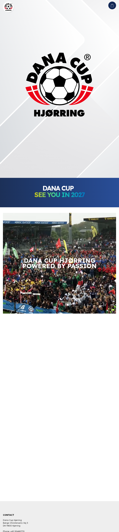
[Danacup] (8, 5)
